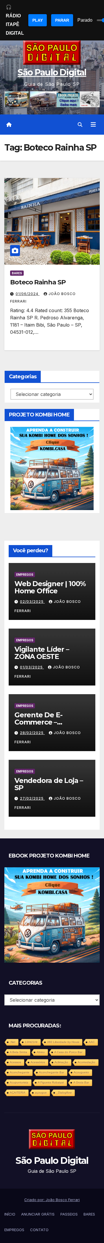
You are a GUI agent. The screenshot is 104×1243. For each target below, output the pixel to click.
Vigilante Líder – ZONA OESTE (41, 653)
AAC (92, 1042)
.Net (12, 1042)
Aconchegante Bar (51, 1072)
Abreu (41, 1052)
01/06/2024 (28, 294)
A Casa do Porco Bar (68, 1052)
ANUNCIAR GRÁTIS (38, 1214)
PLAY (37, 20)
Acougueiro (81, 1072)
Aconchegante (19, 1072)
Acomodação (86, 1062)
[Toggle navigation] (93, 124)
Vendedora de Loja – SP (48, 784)
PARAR (62, 20)
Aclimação (61, 1062)
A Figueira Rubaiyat (51, 1082)
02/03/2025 (32, 601)
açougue (41, 1092)
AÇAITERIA (17, 1092)
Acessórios (38, 1062)
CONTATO (39, 1229)
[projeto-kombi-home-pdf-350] (52, 468)
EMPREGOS (24, 574)
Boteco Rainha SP (37, 282)
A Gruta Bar (81, 1082)
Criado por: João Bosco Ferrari (52, 1199)
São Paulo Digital (52, 72)
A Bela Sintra (18, 1052)
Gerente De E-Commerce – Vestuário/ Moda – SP (49, 722)
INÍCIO (9, 1214)
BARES (17, 273)
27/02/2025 (32, 798)
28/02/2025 (32, 733)
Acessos (15, 1062)
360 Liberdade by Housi (63, 1042)
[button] (80, 124)
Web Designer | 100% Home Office (50, 587)
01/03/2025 (32, 667)
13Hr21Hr (31, 1042)
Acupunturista (19, 1082)
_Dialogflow (64, 1092)
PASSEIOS (69, 1214)
